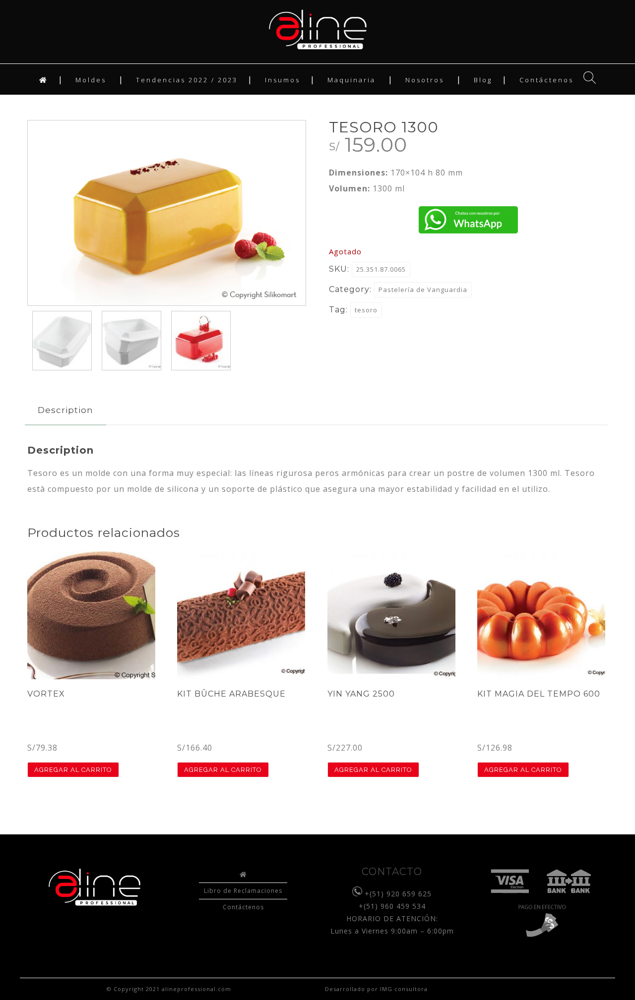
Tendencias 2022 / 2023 (187, 79)
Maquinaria (351, 79)
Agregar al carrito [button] (73, 769)
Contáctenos (546, 79)
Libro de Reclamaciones (243, 890)
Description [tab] (65, 410)
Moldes (90, 79)
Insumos (282, 79)
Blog (483, 79)
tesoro (366, 309)
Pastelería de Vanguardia (423, 289)
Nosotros (424, 79)
